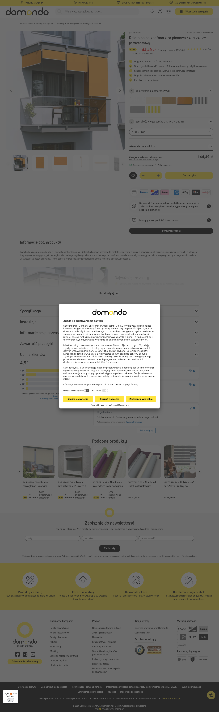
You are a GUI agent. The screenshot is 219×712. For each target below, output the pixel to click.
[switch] (11, 700)
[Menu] (16, 691)
